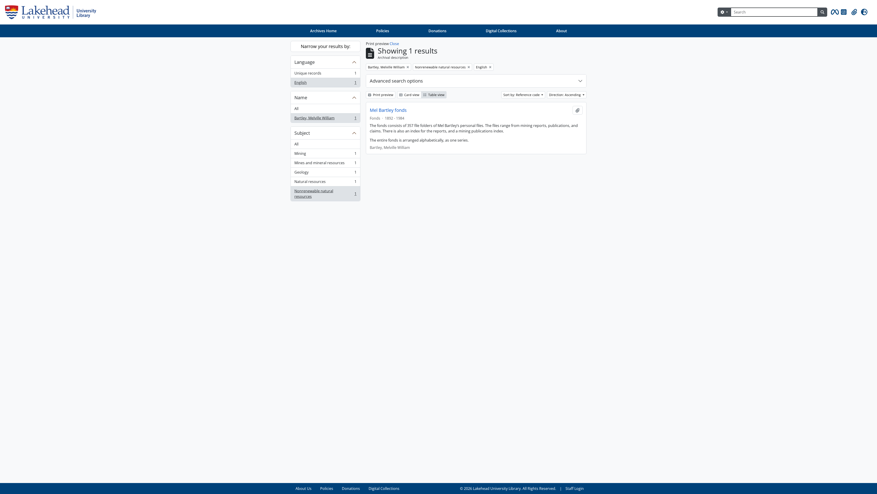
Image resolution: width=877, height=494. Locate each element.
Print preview (382, 95)
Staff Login (574, 488)
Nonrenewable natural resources (325, 193)
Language (304, 62)
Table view (435, 95)
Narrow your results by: (325, 46)
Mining (325, 154)
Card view (411, 95)
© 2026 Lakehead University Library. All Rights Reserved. (508, 488)
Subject (302, 133)
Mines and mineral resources (325, 164)
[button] (834, 12)
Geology (325, 173)
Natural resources (325, 182)
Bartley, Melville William (325, 119)
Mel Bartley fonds (388, 110)
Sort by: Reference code (522, 95)
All (296, 108)
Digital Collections (501, 30)
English (325, 83)
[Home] (52, 12)
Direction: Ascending (565, 95)
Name (300, 97)
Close (394, 43)
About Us (304, 488)
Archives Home (323, 30)
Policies (382, 30)
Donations (437, 30)
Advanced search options (396, 81)
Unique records (325, 74)
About (561, 30)
